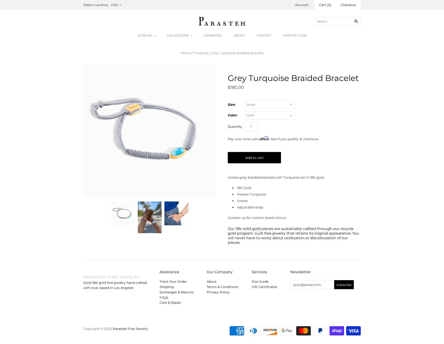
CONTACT (264, 35)
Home (186, 53)
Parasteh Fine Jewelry (130, 329)
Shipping (167, 287)
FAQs (164, 297)
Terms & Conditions (222, 287)
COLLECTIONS (178, 35)
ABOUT (239, 35)
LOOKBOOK (212, 35)
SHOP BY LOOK (295, 35)
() (325, 5)
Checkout (348, 5)
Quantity (235, 126)
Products (201, 53)
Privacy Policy (218, 292)
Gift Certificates (264, 287)
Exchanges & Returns (177, 292)
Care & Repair (170, 303)
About (212, 281)
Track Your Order (173, 281)
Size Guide (260, 281)
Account (302, 5)
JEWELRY (144, 35)
